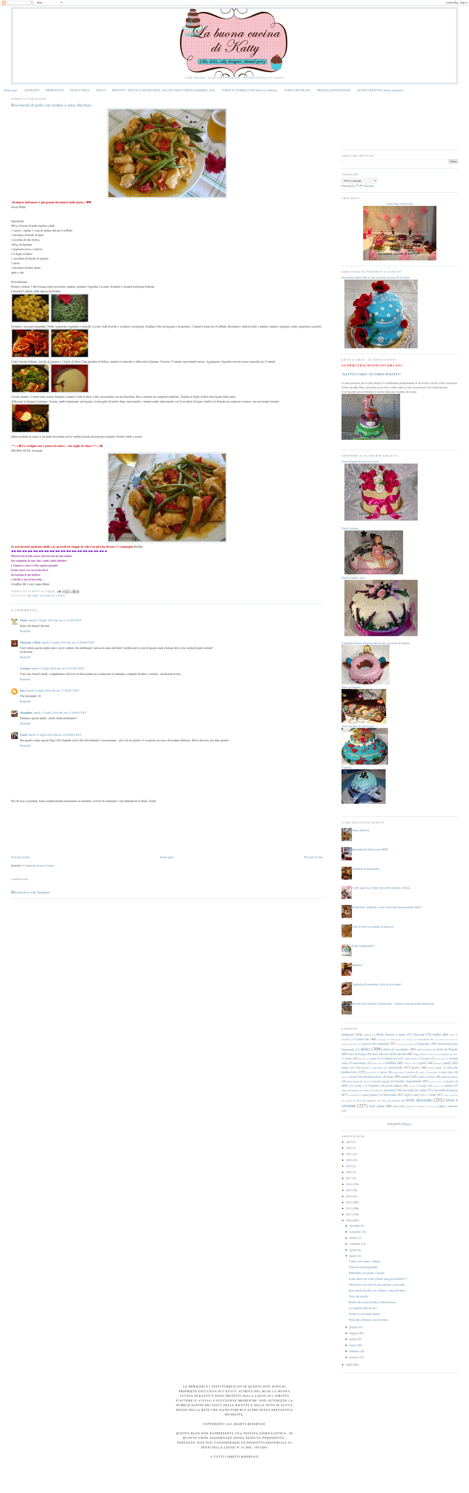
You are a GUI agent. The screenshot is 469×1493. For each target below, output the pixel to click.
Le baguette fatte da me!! (363, 1308)
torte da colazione (366, 1100)
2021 (349, 1154)
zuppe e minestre (448, 1106)
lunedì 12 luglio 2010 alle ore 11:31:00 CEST (55, 620)
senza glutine (369, 1095)
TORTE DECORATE (297, 90)
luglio (353, 1256)
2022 (349, 1148)
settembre (355, 1244)
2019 (349, 1166)
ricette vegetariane (409, 1081)
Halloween (391, 1058)
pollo (422, 1072)
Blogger (406, 1124)
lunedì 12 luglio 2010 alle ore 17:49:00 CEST (59, 712)
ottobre (353, 1238)
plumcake (398, 1072)
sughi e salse (411, 1095)
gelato (348, 1058)
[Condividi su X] (71, 591)
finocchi (433, 1054)
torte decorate (419, 1100)
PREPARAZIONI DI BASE (333, 90)
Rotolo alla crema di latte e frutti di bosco (372, 1302)
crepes (410, 1044)
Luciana (25, 668)
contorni (383, 1043)
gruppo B (375, 1058)
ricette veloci (435, 1081)
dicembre (355, 1225)
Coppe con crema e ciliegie (364, 1261)
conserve (366, 1044)
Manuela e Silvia (30, 642)
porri (343, 1076)
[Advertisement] (38, 828)
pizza (384, 1072)
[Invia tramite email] (64, 591)
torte (433, 1094)
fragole (444, 1054)
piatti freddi (435, 1067)
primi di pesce (449, 1076)
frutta (455, 1054)
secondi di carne (52, 595)
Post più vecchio (313, 857)
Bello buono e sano (390, 1034)
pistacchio (371, 1072)
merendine (360, 1063)
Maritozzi (356, 965)
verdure (420, 1106)
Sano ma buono (349, 1090)
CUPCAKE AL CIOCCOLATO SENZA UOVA (380, 888)
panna (437, 1063)
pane (423, 1062)
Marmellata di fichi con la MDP (369, 849)
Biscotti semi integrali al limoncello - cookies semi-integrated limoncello (392, 1003)
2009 (349, 1364)
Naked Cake (410, 1063)
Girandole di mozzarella (365, 869)
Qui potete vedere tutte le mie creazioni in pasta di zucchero (375, 277)
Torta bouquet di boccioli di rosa (360, 461)
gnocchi (362, 1058)
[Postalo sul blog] (67, 591)
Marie (23, 620)
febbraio (354, 1351)
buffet (437, 1034)
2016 (349, 1184)
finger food (419, 1054)
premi (353, 1076)
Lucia (23, 735)
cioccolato (439, 1039)
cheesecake (395, 1039)
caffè (452, 1034)
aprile (353, 1339)
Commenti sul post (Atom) (38, 865)
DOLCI (101, 90)
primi (405, 1076)
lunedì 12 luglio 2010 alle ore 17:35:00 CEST (52, 690)
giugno (353, 1327)
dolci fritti (377, 1054)
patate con (347, 1067)
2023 (349, 1142)
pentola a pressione (372, 1067)
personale (395, 1067)
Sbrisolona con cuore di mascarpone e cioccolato (377, 1284)
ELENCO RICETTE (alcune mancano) (380, 90)
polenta (411, 1072)
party (447, 1062)
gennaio (354, 1357)
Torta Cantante (350, 528)
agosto (353, 1250)
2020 (349, 1160)
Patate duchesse (360, 830)
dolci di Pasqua (357, 1054)
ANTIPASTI (31, 90)
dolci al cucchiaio (396, 1049)
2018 (349, 1172)
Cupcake (423, 1043)
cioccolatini (423, 1039)
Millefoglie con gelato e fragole (367, 1273)
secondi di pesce (446, 1090)
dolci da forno (424, 1049)
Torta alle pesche (358, 1296)
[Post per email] (59, 591)
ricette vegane (381, 1081)
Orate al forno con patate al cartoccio (372, 926)
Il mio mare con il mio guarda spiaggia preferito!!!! (378, 1279)
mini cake (377, 1063)
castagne (382, 1039)
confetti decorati (349, 1044)
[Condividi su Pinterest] (78, 591)
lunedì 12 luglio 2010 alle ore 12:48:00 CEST (68, 642)
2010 (349, 1220)
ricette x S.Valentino (367, 1085)
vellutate (409, 1106)
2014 (349, 1196)
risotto (423, 1085)
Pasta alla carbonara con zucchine (368, 1319)
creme (399, 1044)
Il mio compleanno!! (363, 946)
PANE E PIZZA (80, 90)
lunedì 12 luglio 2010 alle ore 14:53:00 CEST (57, 668)
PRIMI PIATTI (55, 90)
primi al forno (427, 1076)
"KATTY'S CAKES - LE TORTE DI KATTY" (371, 374)
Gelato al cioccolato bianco (364, 1314)
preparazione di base (378, 1076)
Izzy (22, 690)
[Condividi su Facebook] (74, 591)
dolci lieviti (398, 1053)
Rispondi (25, 631)
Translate (368, 186)
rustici (437, 1085)
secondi (33, 595)
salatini (448, 1085)
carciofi (345, 1039)
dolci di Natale (447, 1049)
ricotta (412, 1085)
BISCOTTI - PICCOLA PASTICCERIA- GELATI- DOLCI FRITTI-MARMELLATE (163, 90)
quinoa (366, 1081)
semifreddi (353, 1095)
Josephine (26, 712)
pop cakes (448, 1072)
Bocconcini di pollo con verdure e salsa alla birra (377, 1290)
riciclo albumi (394, 1085)
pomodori (433, 1072)
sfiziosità (390, 1094)
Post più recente (20, 857)
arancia (367, 1034)
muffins (391, 1062)
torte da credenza (390, 1100)
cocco (451, 1039)
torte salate (377, 1106)
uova (395, 1106)
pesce (415, 1067)
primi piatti (353, 1081)
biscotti (419, 1034)
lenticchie (440, 1058)
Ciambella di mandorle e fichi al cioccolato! (376, 984)
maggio (354, 1333)
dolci (365, 1049)
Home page (10, 90)
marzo (353, 1345)
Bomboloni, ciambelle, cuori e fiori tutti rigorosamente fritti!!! (386, 907)
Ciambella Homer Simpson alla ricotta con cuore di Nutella (375, 643)
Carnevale (361, 1039)
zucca (431, 1106)
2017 (349, 1178)
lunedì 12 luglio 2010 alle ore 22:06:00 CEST (54, 735)
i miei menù (410, 1058)
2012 (349, 1208)
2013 (349, 1202)
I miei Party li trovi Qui (399, 204)
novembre (355, 1232)
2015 (349, 1190)
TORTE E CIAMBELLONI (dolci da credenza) (249, 90)
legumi (425, 1058)
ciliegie (409, 1039)
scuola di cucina (370, 1090)
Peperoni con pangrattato (363, 1267)
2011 (349, 1214)
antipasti (347, 1034)
